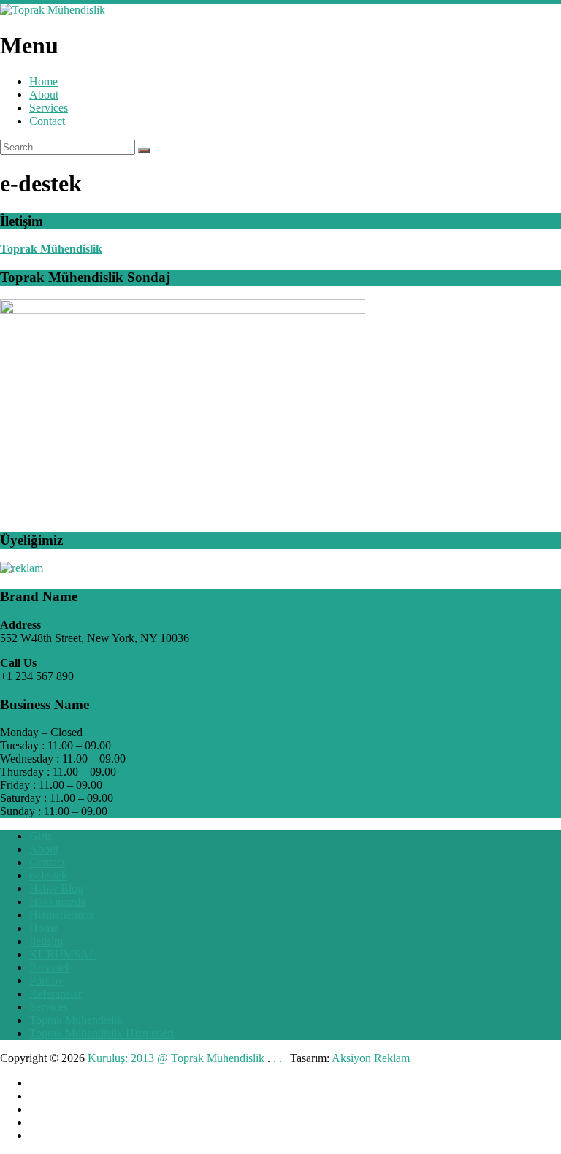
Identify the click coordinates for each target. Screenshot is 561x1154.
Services (48, 108)
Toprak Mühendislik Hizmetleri (101, 1033)
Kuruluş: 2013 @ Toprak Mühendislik (177, 1058)
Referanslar (55, 993)
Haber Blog (56, 888)
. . (277, 1058)
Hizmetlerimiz (61, 915)
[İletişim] (21, 568)
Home (43, 81)
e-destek (48, 875)
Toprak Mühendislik (51, 248)
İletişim (46, 941)
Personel (49, 967)
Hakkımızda (57, 901)
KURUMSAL (62, 954)
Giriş (40, 836)
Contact (47, 121)
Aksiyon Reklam (371, 1058)
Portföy (46, 980)
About (43, 94)
